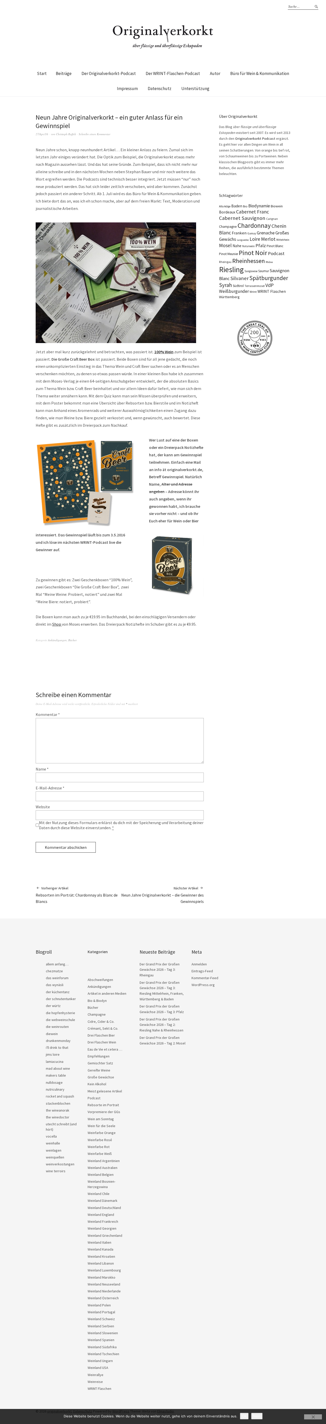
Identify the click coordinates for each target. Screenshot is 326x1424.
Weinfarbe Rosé (100, 1140)
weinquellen (55, 1157)
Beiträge (64, 73)
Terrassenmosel (254, 286)
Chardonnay (254, 225)
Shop (57, 624)
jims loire (53, 1054)
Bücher (72, 640)
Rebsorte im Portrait (103, 1105)
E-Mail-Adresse (50, 787)
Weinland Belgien (101, 1174)
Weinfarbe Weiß (100, 1153)
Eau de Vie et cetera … (105, 1049)
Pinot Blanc (275, 246)
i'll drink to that (57, 1047)
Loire (255, 239)
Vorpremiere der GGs (104, 1112)
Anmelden (199, 964)
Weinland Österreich (103, 1298)
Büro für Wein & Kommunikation (259, 73)
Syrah (225, 285)
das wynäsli (54, 984)
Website (43, 806)
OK (244, 1416)
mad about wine (58, 1068)
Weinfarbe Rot (99, 1146)
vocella (51, 1136)
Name (42, 769)
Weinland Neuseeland (104, 1284)
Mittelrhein (282, 240)
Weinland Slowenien (103, 1333)
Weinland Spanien (101, 1340)
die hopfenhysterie (60, 1013)
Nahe (237, 245)
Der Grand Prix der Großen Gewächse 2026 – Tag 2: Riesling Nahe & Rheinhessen (161, 1024)
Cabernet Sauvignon (242, 218)
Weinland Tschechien (103, 1354)
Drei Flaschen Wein (102, 1042)
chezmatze (54, 971)
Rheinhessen (248, 261)
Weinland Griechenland (105, 1235)
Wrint (253, 292)
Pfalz (260, 245)
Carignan (272, 219)
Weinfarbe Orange (102, 1132)
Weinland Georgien (102, 1228)
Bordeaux (227, 212)
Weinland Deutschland (104, 1207)
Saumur (263, 271)
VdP (269, 285)
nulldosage (54, 1082)
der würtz (53, 1005)
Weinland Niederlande (104, 1291)
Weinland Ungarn (100, 1360)
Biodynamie (259, 206)
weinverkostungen (60, 1164)
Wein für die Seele (101, 1126)
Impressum (127, 88)
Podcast (276, 253)
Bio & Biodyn (97, 1000)
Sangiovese (250, 271)
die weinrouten (57, 1026)
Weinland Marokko (101, 1277)
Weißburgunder (234, 291)
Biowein (277, 206)
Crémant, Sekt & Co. (103, 1028)
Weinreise (95, 1381)
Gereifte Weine (99, 1070)
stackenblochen (58, 1103)
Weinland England (101, 1214)
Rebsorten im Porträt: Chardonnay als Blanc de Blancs (77, 895)
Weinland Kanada (100, 1249)
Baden (236, 205)
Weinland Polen (99, 1305)
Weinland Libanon (101, 1263)
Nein (257, 1416)
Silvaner (239, 278)
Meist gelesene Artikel (105, 1091)
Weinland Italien (99, 1242)
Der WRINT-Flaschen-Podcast (173, 73)
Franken (239, 233)
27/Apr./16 (42, 134)
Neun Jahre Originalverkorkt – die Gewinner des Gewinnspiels (162, 895)
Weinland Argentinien (104, 1160)
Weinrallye (95, 1374)
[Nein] (313, 1417)
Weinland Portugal (101, 1312)
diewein (52, 1033)
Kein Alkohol (97, 1084)
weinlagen (53, 1150)
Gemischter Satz (100, 1063)
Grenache (266, 233)
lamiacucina (54, 1061)
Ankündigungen (57, 640)
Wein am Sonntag (101, 1119)
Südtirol (238, 286)
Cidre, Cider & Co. (101, 1021)
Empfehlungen (99, 1056)
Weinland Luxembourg (104, 1270)
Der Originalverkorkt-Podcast (109, 73)
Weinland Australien (102, 1167)
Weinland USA (98, 1367)
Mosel (225, 245)
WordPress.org (203, 984)
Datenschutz (159, 88)
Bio (245, 206)
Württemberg (229, 297)
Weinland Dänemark (102, 1200)
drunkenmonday (58, 1040)
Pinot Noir (253, 252)
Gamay (251, 233)
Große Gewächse (101, 1077)
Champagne (228, 226)
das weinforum (57, 978)
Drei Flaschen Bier (101, 1035)
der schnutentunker (61, 999)
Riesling (231, 269)
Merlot (268, 239)
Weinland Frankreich (103, 1221)
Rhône (269, 262)
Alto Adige (224, 206)
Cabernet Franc (252, 212)
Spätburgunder (268, 278)
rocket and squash (60, 1096)
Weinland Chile (99, 1193)
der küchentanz (58, 992)
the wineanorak (57, 1110)
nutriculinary (55, 1089)
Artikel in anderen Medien (107, 993)
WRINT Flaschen (271, 291)
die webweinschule (60, 1019)
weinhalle (53, 1143)
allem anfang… (57, 964)
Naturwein (248, 246)
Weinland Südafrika (102, 1347)
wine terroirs (55, 1171)
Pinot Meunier (228, 254)
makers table (56, 1075)
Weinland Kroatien (101, 1256)
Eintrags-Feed (202, 971)
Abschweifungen (100, 979)
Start (42, 73)
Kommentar (48, 714)
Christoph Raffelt (66, 134)
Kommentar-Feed (205, 978)
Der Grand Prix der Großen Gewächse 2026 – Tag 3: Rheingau (160, 969)
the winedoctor (57, 1117)
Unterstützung (195, 88)
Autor (215, 73)
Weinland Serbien (101, 1326)
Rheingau (225, 262)
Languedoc (243, 240)
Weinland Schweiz (101, 1319)
